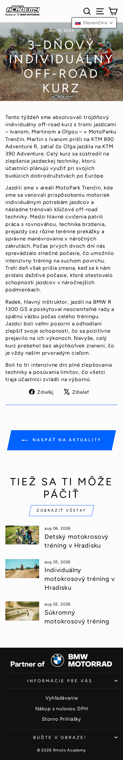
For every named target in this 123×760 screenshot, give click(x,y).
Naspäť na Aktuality (65, 439)
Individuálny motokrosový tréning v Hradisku (79, 578)
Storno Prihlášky (61, 719)
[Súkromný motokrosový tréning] (22, 610)
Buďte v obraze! (60, 737)
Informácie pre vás (60, 680)
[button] (94, 23)
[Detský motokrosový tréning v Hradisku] (22, 535)
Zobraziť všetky (61, 510)
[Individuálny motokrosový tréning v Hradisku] (22, 568)
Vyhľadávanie (61, 698)
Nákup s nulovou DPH (61, 709)
